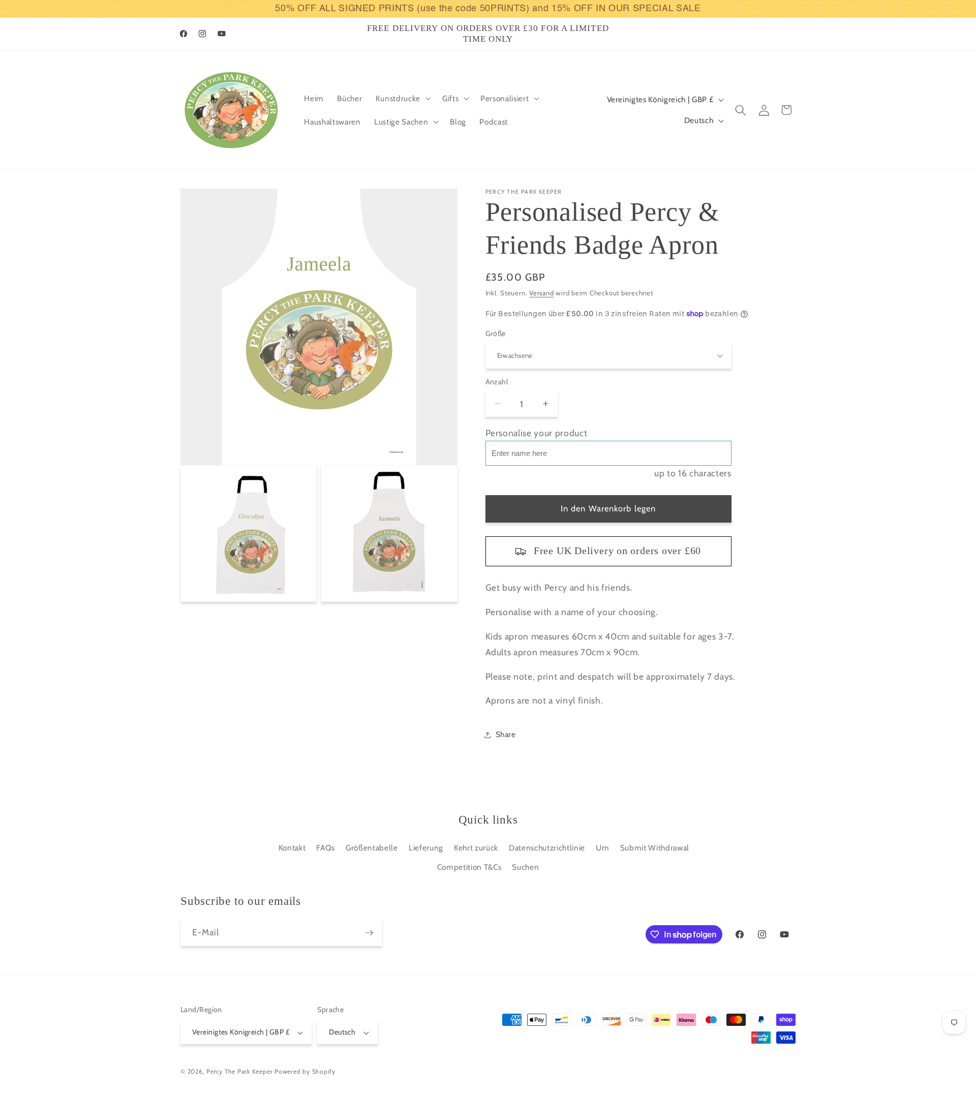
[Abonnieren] (369, 933)
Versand (541, 293)
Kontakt (292, 848)
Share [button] (506, 734)
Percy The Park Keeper (239, 1071)
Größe (495, 333)
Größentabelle (372, 848)
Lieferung (426, 848)
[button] (402, 98)
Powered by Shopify (305, 1071)
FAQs (325, 848)
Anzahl (496, 381)
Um (602, 848)
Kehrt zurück (476, 848)
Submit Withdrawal (654, 848)
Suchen (525, 867)
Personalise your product (536, 433)
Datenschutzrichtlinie (547, 848)
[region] (488, 9)
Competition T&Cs (469, 867)
